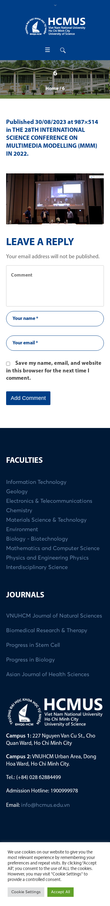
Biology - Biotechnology (37, 539)
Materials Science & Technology (46, 520)
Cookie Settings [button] (26, 892)
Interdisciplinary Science (37, 567)
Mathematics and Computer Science (53, 548)
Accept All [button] (60, 892)
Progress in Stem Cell (33, 645)
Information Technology (36, 482)
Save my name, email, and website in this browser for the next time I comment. (53, 371)
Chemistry (19, 510)
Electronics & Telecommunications (49, 501)
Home (52, 88)
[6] (55, 198)
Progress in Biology (30, 660)
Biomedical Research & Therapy (46, 630)
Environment (22, 529)
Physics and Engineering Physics (47, 558)
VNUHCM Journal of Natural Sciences (54, 616)
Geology (17, 492)
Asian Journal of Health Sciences (47, 674)
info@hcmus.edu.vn (45, 805)
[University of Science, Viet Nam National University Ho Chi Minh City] (55, 26)
